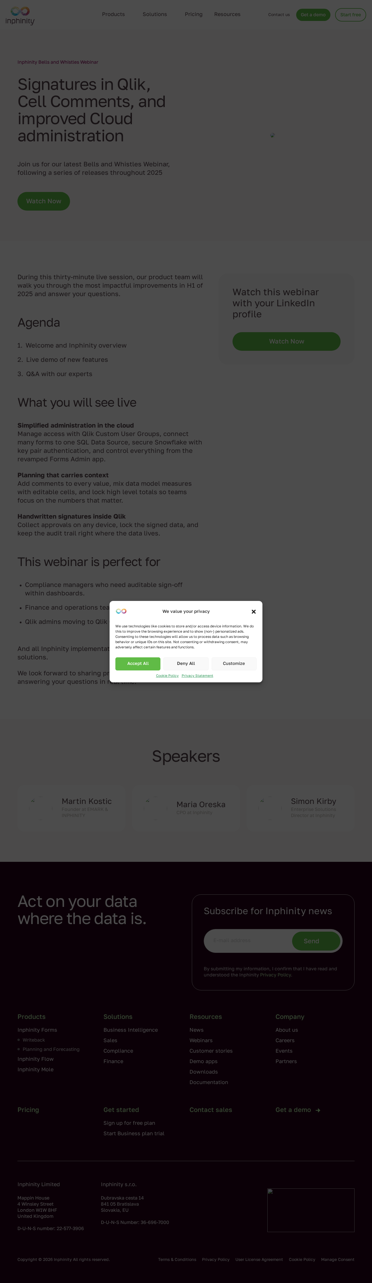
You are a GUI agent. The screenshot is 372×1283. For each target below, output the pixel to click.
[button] (254, 612)
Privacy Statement (197, 676)
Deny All (186, 663)
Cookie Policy (167, 676)
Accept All (138, 663)
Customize (234, 663)
